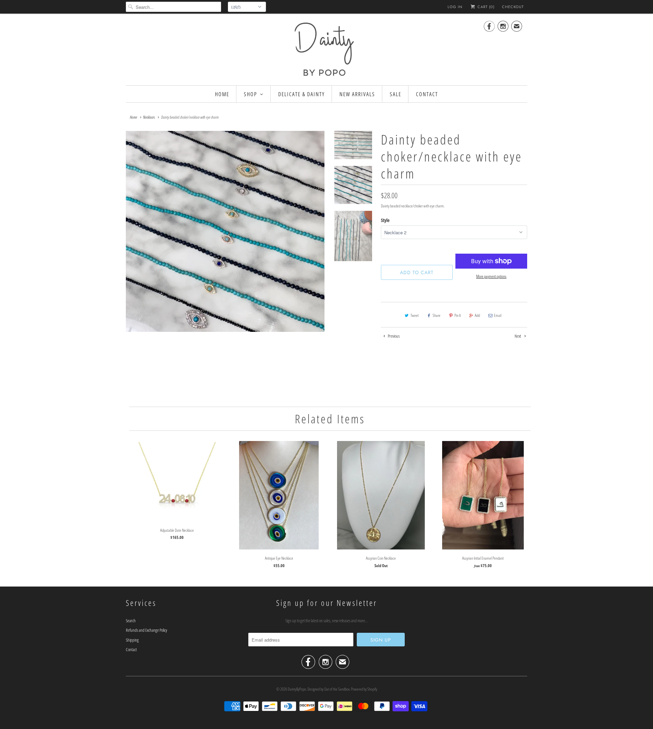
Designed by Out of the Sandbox (328, 689)
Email (497, 315)
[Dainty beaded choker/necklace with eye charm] (225, 231)
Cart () (485, 7)
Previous (393, 336)
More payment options (491, 276)
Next (518, 336)
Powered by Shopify (364, 689)
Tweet (415, 315)
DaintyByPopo (297, 689)
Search (131, 620)
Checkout (513, 7)
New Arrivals (357, 94)
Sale (395, 94)
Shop (250, 94)
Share (436, 315)
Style (385, 220)
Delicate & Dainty (301, 94)
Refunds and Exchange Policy (146, 630)
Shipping (132, 640)
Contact (427, 94)
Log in (455, 7)
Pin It (457, 315)
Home (222, 94)
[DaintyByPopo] (326, 49)
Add (477, 315)
